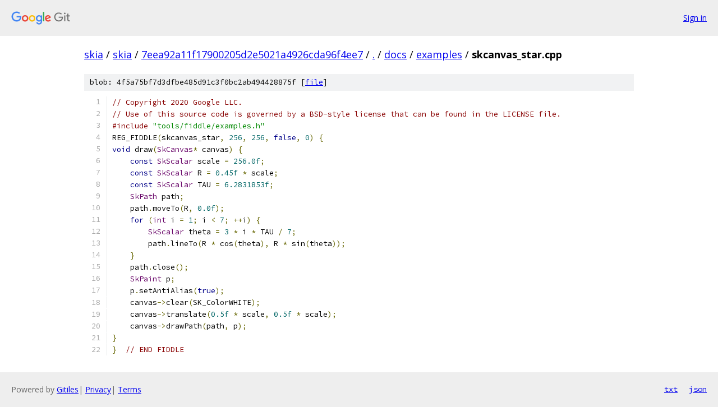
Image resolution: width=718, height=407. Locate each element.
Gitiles (68, 389)
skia (93, 54)
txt (671, 389)
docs (395, 54)
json (698, 389)
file (314, 82)
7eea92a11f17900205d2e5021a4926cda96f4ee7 (252, 54)
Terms (129, 389)
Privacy (98, 389)
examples (439, 54)
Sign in (695, 17)
